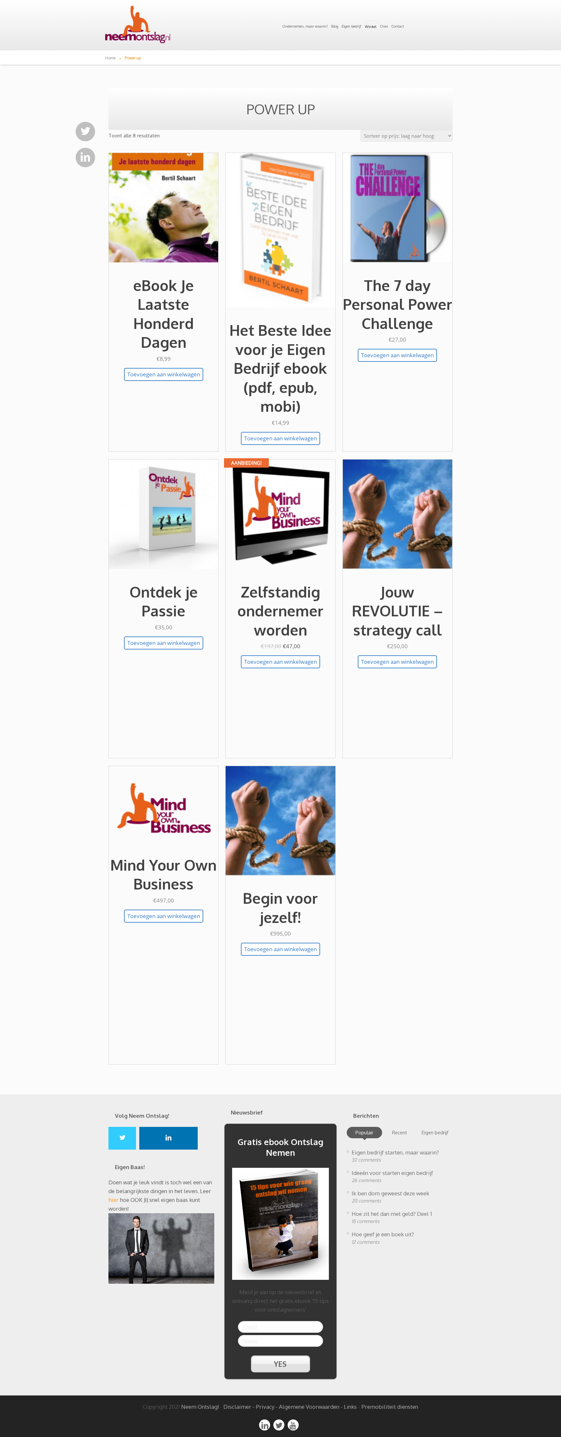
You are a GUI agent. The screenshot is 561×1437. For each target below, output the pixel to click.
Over (384, 26)
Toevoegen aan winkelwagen (163, 374)
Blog (334, 26)
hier (113, 1199)
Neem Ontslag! (200, 1406)
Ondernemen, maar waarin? (305, 26)
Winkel (370, 26)
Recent (399, 1132)
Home (110, 58)
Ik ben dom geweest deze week (390, 1193)
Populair (364, 1132)
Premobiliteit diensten (389, 1406)
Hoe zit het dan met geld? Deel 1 (392, 1213)
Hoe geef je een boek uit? (383, 1234)
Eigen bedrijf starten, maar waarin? (395, 1152)
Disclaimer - (239, 1406)
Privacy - (267, 1406)
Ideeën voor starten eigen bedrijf (392, 1172)
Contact (397, 26)
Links (350, 1406)
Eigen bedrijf (351, 26)
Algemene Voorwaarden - (311, 1406)
